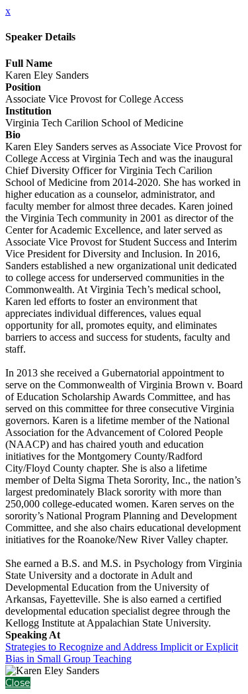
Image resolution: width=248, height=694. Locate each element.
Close (17, 683)
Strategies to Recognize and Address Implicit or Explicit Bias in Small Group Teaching (121, 652)
